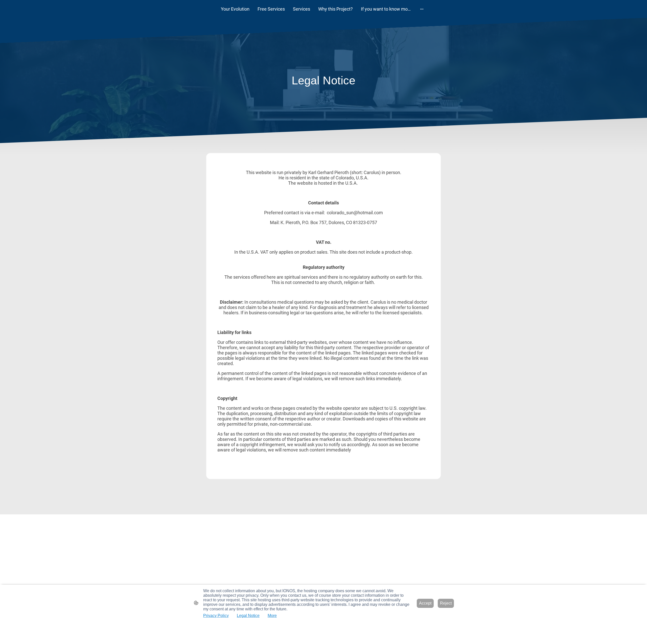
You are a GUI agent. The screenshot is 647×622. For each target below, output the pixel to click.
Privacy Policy (216, 615)
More (272, 615)
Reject (446, 603)
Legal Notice (248, 615)
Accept (425, 603)
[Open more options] (422, 9)
